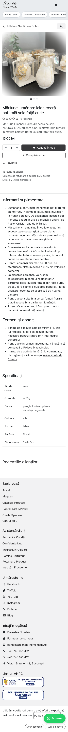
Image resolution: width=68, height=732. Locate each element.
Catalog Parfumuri (13, 556)
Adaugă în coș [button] (45, 147)
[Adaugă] (17, 148)
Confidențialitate (12, 543)
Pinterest (12, 609)
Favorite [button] (12, 162)
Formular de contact (20, 638)
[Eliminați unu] (5, 148)
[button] (61, 26)
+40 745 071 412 (18, 651)
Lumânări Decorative (34, 14)
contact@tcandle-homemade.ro (27, 644)
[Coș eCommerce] (55, 4)
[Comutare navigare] (62, 4)
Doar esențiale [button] (35, 726)
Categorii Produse (13, 502)
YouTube (12, 596)
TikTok (11, 590)
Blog (10, 615)
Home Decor (11, 14)
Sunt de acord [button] (55, 726)
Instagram (13, 603)
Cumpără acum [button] (35, 155)
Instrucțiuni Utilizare (15, 549)
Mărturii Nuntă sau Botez (22, 26)
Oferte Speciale (12, 515)
